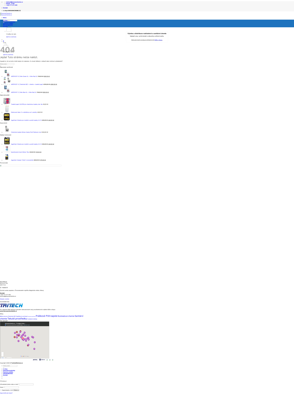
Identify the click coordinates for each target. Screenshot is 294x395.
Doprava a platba (8, 23)
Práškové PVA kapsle (46, 316)
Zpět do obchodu (8, 54)
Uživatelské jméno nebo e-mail (9, 384)
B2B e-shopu (158, 40)
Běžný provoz (4, 316)
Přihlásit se (16, 390)
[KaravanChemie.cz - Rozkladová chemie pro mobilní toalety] (6, 14)
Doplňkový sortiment (22, 316)
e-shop (5, 20)
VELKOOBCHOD (8, 25)
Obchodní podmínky (9, 22)
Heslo (2, 387)
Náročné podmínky (31, 316)
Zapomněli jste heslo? (6, 393)
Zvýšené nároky (32, 319)
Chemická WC (12, 316)
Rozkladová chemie (66, 316)
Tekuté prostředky (17, 318)
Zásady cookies (4, 299)
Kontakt (5, 8)
